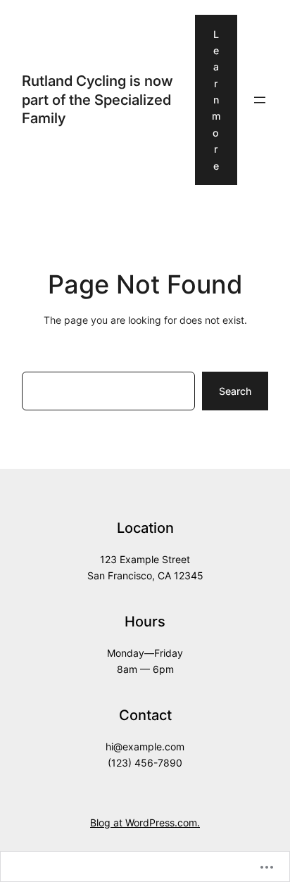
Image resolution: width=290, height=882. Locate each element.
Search (235, 391)
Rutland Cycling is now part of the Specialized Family (97, 99)
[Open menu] (259, 100)
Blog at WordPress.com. (145, 823)
